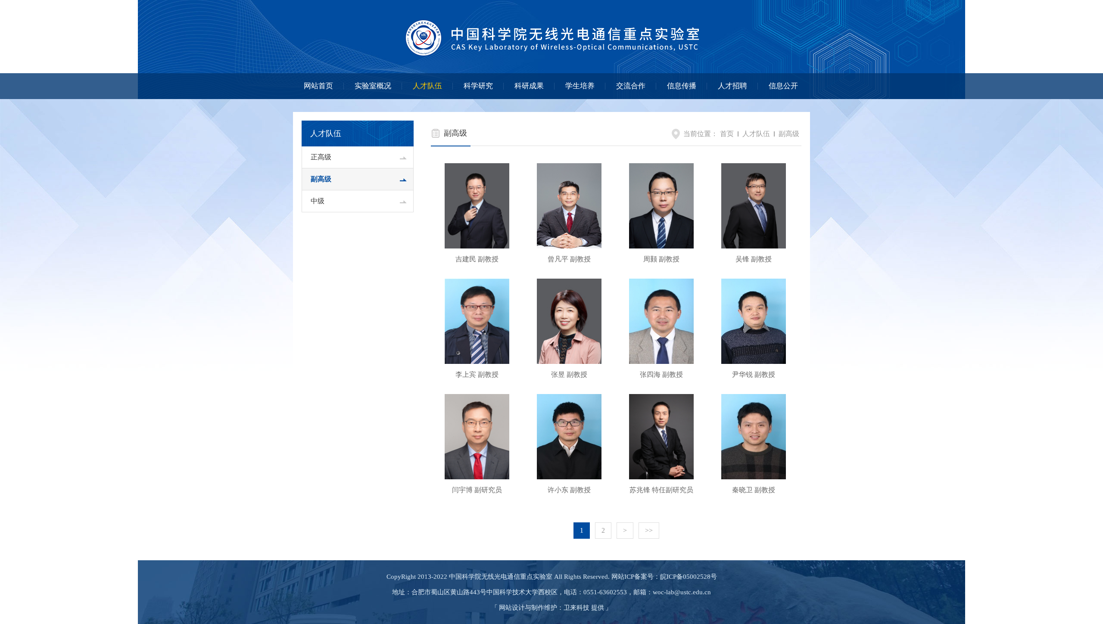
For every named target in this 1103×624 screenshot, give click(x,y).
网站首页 (318, 86)
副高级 (321, 179)
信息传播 (681, 86)
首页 (727, 133)
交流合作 (630, 86)
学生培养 (580, 86)
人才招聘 (732, 86)
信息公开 (783, 86)
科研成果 (529, 86)
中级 (317, 201)
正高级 (321, 157)
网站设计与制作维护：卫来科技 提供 (551, 607)
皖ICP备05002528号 (688, 576)
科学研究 (478, 86)
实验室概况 (373, 86)
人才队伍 (427, 86)
